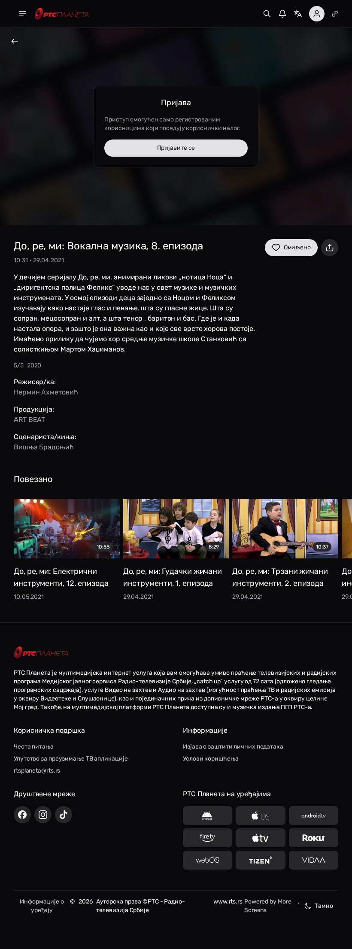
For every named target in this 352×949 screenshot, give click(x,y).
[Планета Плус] (334, 13)
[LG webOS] (207, 860)
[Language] (298, 13)
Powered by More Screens (267, 906)
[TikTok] (63, 814)
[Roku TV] (313, 837)
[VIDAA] (313, 860)
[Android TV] (313, 815)
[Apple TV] (260, 837)
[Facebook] (22, 814)
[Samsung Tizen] (260, 860)
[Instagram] (43, 814)
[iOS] (260, 815)
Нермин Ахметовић (46, 392)
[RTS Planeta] (61, 14)
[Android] (207, 815)
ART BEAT (29, 419)
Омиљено (297, 247)
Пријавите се (176, 148)
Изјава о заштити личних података (233, 746)
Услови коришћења (210, 758)
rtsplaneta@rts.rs (37, 770)
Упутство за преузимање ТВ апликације (70, 758)
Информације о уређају (42, 906)
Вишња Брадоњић (44, 447)
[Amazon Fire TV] (207, 837)
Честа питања (34, 746)
